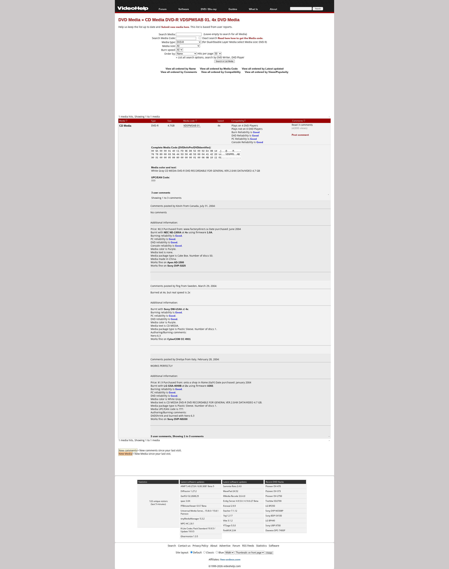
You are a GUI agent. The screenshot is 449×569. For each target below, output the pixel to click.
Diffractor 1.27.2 (189, 491)
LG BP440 (270, 520)
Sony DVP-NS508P (274, 510)
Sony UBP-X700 (273, 525)
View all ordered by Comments (179, 72)
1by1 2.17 (228, 515)
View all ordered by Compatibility (221, 72)
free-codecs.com (230, 559)
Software (183, 9)
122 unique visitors (158, 501)
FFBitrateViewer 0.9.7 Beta (193, 505)
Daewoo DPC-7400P (275, 530)
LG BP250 (270, 505)
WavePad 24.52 (230, 491)
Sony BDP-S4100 (274, 515)
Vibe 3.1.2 (228, 520)
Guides (233, 9)
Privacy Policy (200, 545)
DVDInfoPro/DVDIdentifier (194, 147)
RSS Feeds (248, 545)
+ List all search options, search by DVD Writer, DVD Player (210, 57)
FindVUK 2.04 (229, 530)
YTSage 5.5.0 (229, 525)
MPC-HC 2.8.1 (187, 523)
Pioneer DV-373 (273, 491)
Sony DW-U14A (173, 309)
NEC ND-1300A (172, 232)
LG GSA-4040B (173, 385)
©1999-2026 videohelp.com (225, 566)
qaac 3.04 (185, 500)
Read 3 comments (302, 124)
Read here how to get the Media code (240, 38)
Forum (162, 9)
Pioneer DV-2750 (274, 496)
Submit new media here (175, 27)
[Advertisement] (224, 100)
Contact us (184, 545)
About (213, 545)
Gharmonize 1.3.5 (189, 536)
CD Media (125, 125)
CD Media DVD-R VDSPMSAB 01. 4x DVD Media (192, 19)
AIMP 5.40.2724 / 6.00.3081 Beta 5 (197, 486)
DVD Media (129, 19)
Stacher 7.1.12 (230, 510)
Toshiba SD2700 (274, 500)
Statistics (261, 545)
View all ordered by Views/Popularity (266, 72)
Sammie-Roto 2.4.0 (232, 486)
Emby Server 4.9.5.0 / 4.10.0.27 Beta (240, 500)
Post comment (300, 134)
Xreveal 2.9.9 (229, 505)
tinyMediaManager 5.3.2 (193, 518)
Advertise (224, 545)
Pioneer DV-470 (273, 486)
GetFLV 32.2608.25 (190, 496)
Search (172, 545)
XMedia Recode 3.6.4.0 (234, 496)
